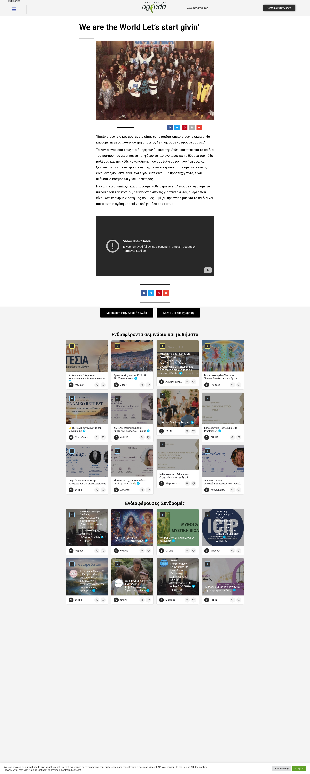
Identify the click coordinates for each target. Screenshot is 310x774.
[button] (170, 127)
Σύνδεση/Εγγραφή (197, 7)
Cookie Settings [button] (281, 768)
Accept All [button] (299, 768)
